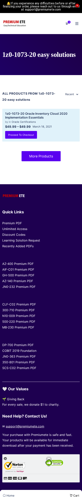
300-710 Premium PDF (18, 310)
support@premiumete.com (25, 426)
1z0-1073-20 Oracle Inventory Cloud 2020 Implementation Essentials (36, 115)
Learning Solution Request (21, 240)
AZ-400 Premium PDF (18, 264)
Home (10, 495)
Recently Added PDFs (18, 246)
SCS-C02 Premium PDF (19, 368)
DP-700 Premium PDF (18, 345)
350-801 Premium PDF (18, 362)
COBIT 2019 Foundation (19, 351)
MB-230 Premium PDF (18, 327)
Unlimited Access (14, 229)
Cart (75, 495)
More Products (41, 156)
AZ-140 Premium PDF (17, 281)
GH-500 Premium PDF (18, 275)
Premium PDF (12, 223)
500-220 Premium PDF (18, 321)
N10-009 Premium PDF (18, 316)
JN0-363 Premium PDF (19, 356)
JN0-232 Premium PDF (18, 287)
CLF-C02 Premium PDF (19, 304)
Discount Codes (13, 235)
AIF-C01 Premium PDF (18, 269)
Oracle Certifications (24, 121)
